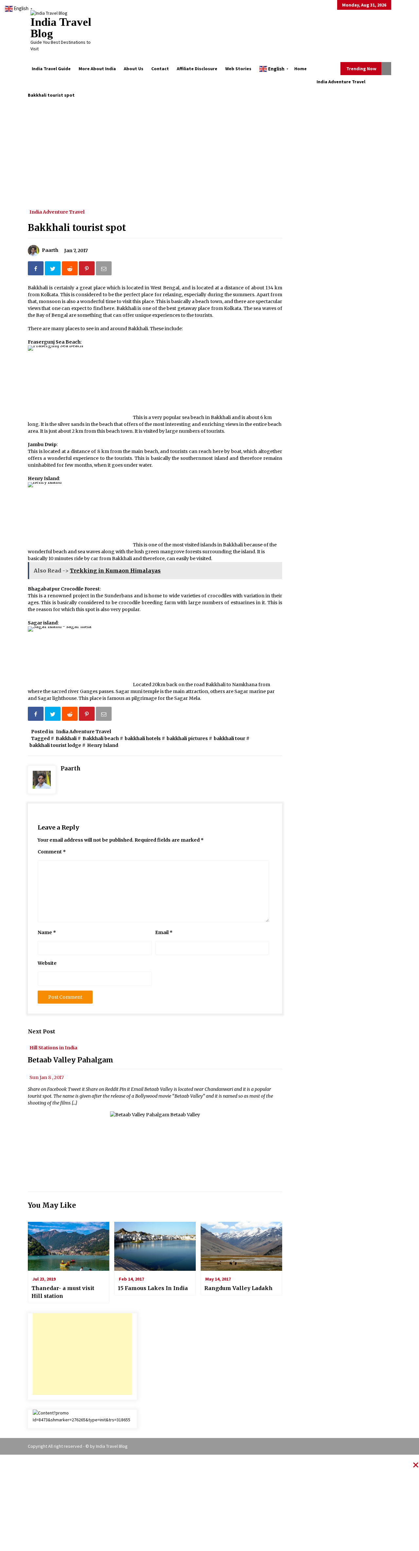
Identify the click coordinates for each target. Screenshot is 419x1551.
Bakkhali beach (100, 738)
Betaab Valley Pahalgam (70, 1060)
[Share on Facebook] (36, 269)
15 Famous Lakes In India (153, 1288)
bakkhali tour (229, 738)
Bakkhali (66, 738)
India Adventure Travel (56, 211)
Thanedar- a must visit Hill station (62, 1292)
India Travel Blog (60, 28)
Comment (52, 852)
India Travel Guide (51, 69)
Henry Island (102, 745)
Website (47, 963)
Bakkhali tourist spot (77, 228)
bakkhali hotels (143, 738)
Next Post (41, 1031)
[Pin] (87, 269)
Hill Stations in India (53, 1047)
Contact (160, 69)
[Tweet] (53, 269)
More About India (97, 69)
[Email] (104, 269)
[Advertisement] (209, 147)
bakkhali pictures (187, 738)
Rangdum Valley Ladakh (238, 1288)
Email (164, 932)
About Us (133, 69)
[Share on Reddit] (70, 269)
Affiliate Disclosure (197, 69)
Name (47, 932)
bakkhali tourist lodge (55, 745)
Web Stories (238, 69)
